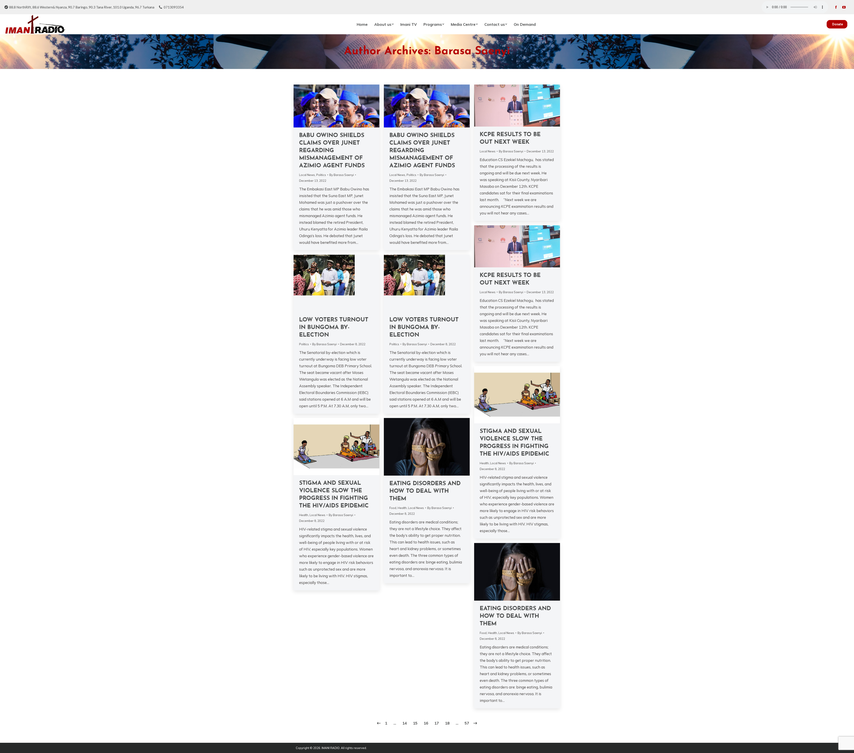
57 (467, 723)
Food (392, 508)
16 (426, 723)
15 (415, 723)
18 (447, 723)
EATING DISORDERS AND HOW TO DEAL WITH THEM (425, 491)
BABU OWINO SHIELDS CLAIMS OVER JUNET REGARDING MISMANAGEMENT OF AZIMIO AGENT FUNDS (332, 151)
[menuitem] (362, 24)
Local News (307, 175)
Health (484, 463)
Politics (321, 175)
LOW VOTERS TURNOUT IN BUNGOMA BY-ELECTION (333, 327)
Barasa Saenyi (472, 51)
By (341, 175)
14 (404, 723)
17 (436, 723)
